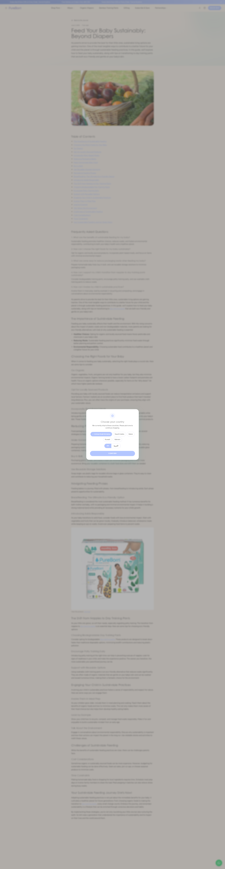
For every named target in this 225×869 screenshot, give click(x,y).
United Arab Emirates (102, 434)
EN (108, 446)
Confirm (112, 453)
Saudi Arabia (119, 434)
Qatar (131, 434)
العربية (116, 446)
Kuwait (107, 439)
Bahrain (117, 439)
